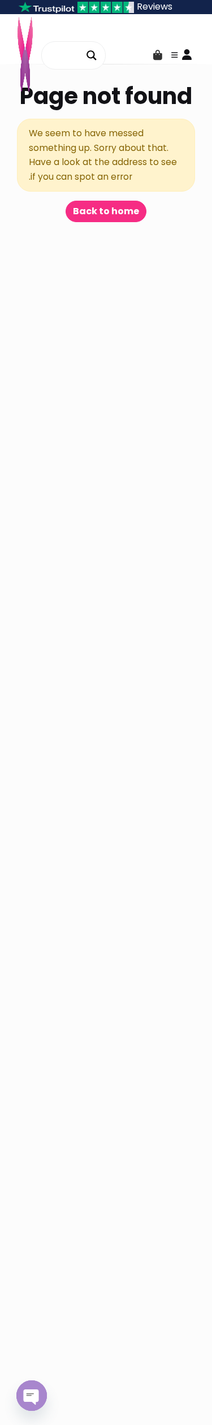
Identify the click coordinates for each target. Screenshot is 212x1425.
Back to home (106, 211)
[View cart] (157, 55)
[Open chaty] (31, 1395)
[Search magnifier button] (91, 55)
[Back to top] (194, 1399)
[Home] (171, 1399)
